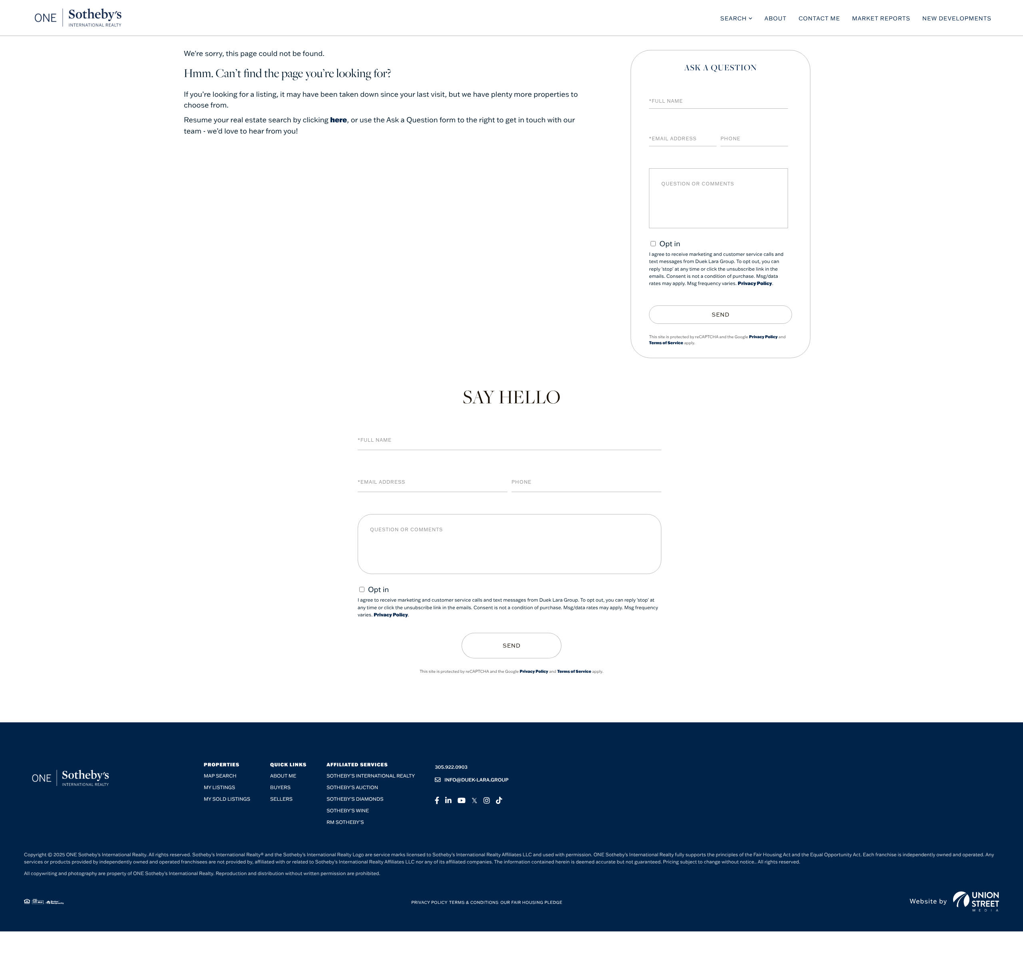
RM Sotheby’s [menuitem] (345, 822)
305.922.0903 (451, 767)
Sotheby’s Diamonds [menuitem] (355, 799)
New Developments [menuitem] (956, 18)
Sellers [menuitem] (281, 799)
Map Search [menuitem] (220, 776)
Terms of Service (666, 342)
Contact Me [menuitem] (819, 18)
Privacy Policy (755, 284)
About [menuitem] (775, 18)
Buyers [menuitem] (280, 788)
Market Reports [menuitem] (881, 18)
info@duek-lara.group (476, 780)
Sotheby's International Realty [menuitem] (370, 776)
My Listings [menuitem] (219, 788)
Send (721, 314)
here (338, 119)
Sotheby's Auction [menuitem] (352, 788)
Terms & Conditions (474, 902)
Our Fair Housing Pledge (531, 902)
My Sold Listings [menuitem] (227, 799)
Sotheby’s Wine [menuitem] (347, 811)
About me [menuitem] (283, 776)
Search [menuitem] (733, 18)
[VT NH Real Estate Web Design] (976, 901)
